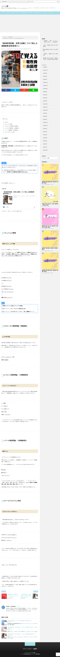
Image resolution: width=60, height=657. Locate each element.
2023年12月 (45, 103)
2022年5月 (45, 134)
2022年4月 (45, 137)
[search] (57, 1)
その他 (44, 12)
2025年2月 (45, 76)
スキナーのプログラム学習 (9, 132)
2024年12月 (45, 82)
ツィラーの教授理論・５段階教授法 (10, 130)
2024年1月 (45, 100)
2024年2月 (45, 97)
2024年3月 (45, 94)
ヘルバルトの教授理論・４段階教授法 (11, 128)
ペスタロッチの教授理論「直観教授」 (11, 126)
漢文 (8, 12)
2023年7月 (45, 119)
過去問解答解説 (23, 12)
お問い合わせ (50, 12)
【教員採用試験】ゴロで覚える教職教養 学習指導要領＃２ (19, 620)
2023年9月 (45, 113)
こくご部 (5, 6)
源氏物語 (46, 184)
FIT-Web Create (27, 653)
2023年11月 (45, 107)
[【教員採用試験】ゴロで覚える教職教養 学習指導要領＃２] (4, 622)
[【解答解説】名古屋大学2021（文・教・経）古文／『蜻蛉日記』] (4, 596)
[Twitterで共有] (15, 90)
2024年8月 (45, 91)
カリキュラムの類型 (7, 124)
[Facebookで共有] (6, 90)
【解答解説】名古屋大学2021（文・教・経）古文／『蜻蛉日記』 (12, 596)
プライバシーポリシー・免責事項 (30, 648)
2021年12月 (45, 150)
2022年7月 (45, 131)
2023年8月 (45, 116)
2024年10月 (45, 88)
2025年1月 (45, 79)
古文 (3, 12)
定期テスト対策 (14, 12)
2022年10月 (45, 125)
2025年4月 (45, 73)
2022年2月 (45, 143)
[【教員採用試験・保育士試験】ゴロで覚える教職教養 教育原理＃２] (35, 596)
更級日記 (46, 228)
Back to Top (30, 644)
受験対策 (30, 12)
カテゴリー (44, 156)
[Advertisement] (30, 23)
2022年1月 (45, 147)
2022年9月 (45, 128)
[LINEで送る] (33, 90)
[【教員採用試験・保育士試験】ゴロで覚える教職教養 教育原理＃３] (4, 636)
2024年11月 (45, 85)
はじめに (5, 122)
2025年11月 (45, 70)
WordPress (38, 653)
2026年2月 (45, 67)
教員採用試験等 (38, 12)
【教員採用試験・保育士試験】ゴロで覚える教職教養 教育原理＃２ (26, 596)
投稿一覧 (17, 606)
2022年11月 (45, 122)
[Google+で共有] (24, 90)
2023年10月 (45, 110)
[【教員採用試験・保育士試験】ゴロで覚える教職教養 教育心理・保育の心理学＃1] (4, 629)
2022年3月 (45, 140)
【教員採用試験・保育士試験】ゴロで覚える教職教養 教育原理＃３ (21, 634)
